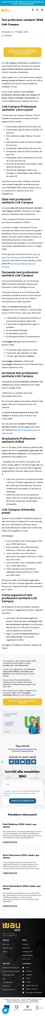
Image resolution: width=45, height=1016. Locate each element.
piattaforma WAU (17, 627)
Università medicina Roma (22, 751)
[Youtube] (22, 761)
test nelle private (28, 695)
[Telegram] (33, 761)
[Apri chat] (5, 1010)
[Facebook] (11, 761)
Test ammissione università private (22, 749)
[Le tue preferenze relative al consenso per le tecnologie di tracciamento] (2, 762)
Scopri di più (29, 4)
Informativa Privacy (15, 791)
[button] (42, 10)
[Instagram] (16, 761)
